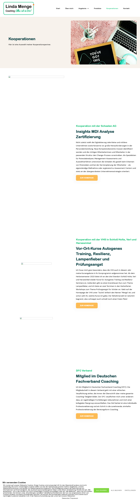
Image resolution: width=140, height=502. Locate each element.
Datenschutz (66, 498)
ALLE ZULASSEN (101, 490)
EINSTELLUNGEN (130, 490)
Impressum (74, 498)
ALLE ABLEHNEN (116, 490)
